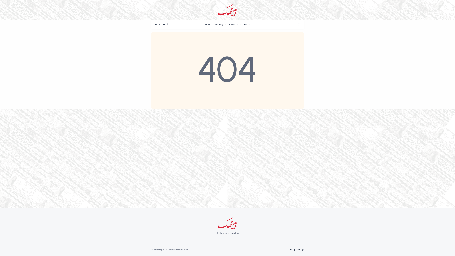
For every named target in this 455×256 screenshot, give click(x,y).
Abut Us (246, 24)
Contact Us (233, 24)
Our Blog (219, 24)
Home (207, 24)
